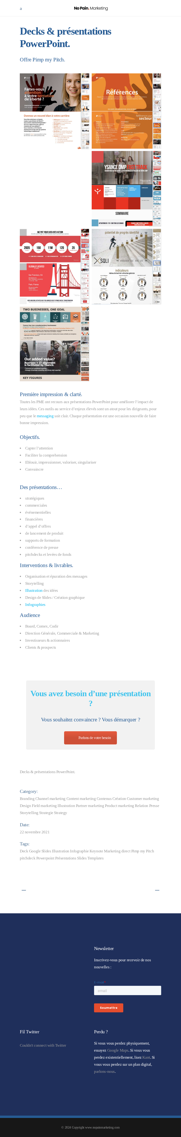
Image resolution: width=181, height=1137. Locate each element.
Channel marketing (50, 798)
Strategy (60, 813)
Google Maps (117, 1050)
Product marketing (119, 805)
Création (119, 798)
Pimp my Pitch (142, 851)
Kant (146, 1057)
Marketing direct (117, 851)
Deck (24, 851)
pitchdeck (27, 858)
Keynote (96, 851)
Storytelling (29, 813)
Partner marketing (90, 805)
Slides (81, 858)
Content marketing (81, 798)
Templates (95, 858)
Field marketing (44, 805)
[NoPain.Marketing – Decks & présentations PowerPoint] (54, 111)
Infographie (79, 851)
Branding (27, 798)
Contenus (104, 798)
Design (25, 805)
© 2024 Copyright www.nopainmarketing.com (90, 1127)
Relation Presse (147, 805)
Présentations (65, 858)
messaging (45, 416)
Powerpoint (45, 858)
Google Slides (40, 851)
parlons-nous (104, 1071)
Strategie (46, 813)
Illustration (34, 590)
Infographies (35, 604)
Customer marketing (143, 798)
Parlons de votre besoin (94, 738)
